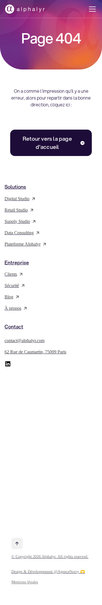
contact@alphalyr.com (24, 340)
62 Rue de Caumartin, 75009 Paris (35, 351)
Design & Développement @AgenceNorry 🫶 (48, 572)
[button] (91, 9)
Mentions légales (24, 582)
